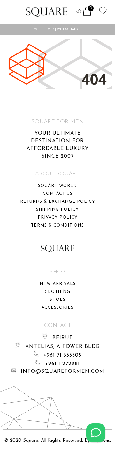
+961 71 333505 (62, 355)
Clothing (57, 292)
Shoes (57, 300)
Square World (57, 186)
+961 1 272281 (62, 363)
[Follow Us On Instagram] (95, 432)
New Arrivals (58, 284)
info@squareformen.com (62, 371)
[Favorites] (103, 10)
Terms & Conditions (57, 225)
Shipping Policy (57, 210)
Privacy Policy (58, 217)
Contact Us (58, 194)
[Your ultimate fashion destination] (47, 12)
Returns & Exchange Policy (57, 202)
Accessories (57, 308)
